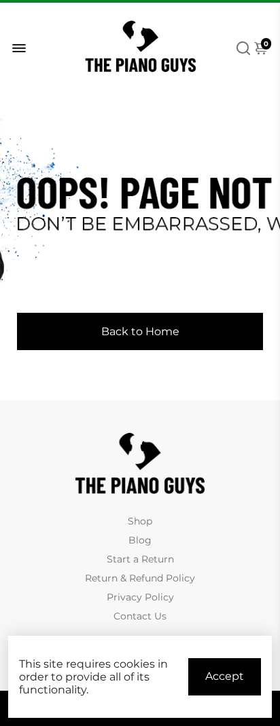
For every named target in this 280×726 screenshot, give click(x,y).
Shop (140, 521)
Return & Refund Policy (140, 578)
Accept (224, 676)
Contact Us (140, 616)
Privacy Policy (140, 597)
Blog (140, 540)
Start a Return (140, 559)
